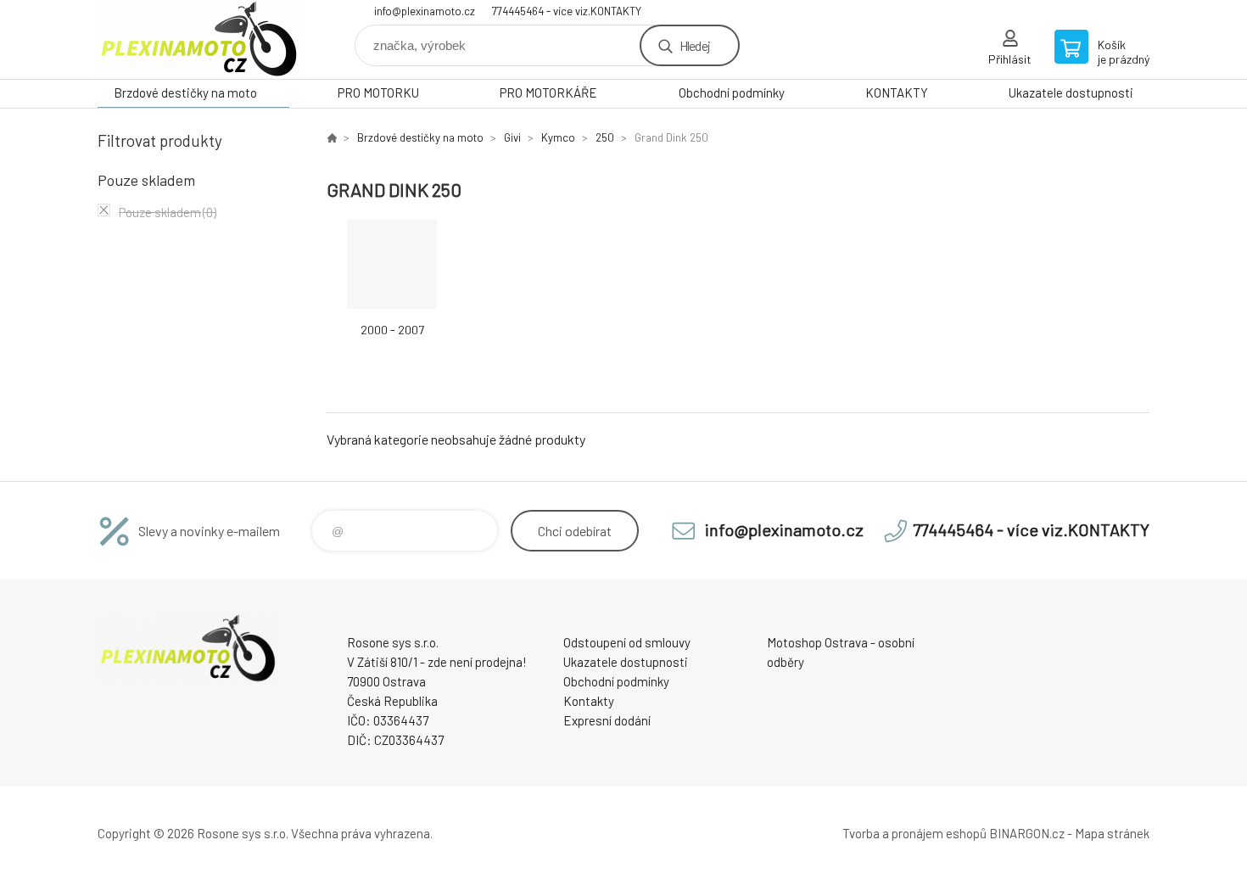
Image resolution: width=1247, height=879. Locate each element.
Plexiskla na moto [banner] (199, 39)
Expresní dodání (607, 720)
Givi (512, 137)
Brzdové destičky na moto (185, 92)
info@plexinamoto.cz (424, 11)
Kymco (558, 137)
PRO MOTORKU (378, 92)
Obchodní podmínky (732, 92)
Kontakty (588, 700)
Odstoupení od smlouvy (627, 642)
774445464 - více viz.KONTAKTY (566, 11)
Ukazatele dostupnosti (1071, 92)
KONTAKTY (896, 92)
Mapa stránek (1112, 833)
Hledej (694, 45)
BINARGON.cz (1027, 833)
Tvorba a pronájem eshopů (914, 833)
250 (605, 137)
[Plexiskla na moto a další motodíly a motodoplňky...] (332, 137)
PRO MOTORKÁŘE (548, 92)
